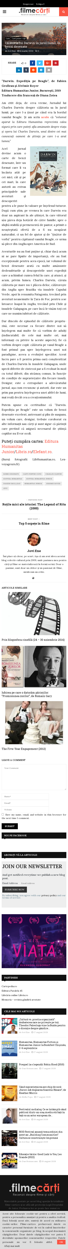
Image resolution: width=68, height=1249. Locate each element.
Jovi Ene (12, 51)
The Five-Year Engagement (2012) (24, 748)
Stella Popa (27, 1097)
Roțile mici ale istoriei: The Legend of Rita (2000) (34, 506)
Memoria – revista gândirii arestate (21, 999)
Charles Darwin (53, 474)
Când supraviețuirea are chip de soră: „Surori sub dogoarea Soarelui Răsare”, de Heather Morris (42, 1089)
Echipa (39, 4)
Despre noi (28, 4)
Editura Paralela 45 (12, 990)
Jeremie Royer (53, 484)
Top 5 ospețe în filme (34, 523)
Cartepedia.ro (9, 986)
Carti (8, 38)
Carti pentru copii (19, 38)
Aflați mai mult (12, 1246)
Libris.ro (24, 451)
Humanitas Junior (33, 484)
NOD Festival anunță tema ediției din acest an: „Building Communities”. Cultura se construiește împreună (41, 1134)
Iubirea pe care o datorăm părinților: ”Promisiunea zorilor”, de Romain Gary (27, 694)
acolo (45, 117)
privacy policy (49, 895)
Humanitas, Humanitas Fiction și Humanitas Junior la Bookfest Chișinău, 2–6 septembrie (42, 1044)
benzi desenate (11, 474)
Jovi (5, 488)
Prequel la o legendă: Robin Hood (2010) (41, 1064)
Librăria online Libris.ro (15, 995)
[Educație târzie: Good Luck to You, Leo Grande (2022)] (9, 1160)
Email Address (10, 883)
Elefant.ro (42, 451)
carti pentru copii (32, 474)
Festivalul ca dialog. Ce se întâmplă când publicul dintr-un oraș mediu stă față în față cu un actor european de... (42, 1112)
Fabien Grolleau (11, 484)
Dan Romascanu (30, 1068)
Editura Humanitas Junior (39, 479)
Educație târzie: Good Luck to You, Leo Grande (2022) (40, 1156)
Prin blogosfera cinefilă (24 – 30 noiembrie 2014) (33, 639)
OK (61, 1242)
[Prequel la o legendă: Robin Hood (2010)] (9, 1071)
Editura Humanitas (12, 479)
